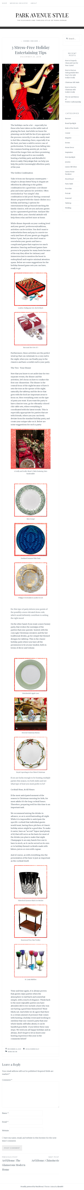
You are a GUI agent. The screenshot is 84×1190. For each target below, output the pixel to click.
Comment (7, 1080)
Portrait (67, 193)
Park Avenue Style (42, 15)
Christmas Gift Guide (72, 82)
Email (5, 1122)
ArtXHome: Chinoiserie (45, 1159)
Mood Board (69, 179)
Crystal (67, 133)
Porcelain (68, 188)
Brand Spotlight (70, 123)
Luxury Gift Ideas (71, 167)
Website (5, 1130)
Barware (68, 118)
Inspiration (69, 152)
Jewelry (67, 162)
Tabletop (68, 203)
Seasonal (68, 198)
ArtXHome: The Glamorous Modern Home (13, 1163)
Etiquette (68, 138)
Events (67, 143)
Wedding (68, 208)
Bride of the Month (71, 128)
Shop (4, 3)
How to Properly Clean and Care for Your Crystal (71, 63)
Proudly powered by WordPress (32, 1187)
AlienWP (60, 1187)
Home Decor (30, 41)
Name (5, 1113)
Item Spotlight (70, 157)
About (34, 3)
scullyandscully (32, 1049)
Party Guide (69, 184)
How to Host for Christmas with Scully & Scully (70, 89)
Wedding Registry (19, 3)
